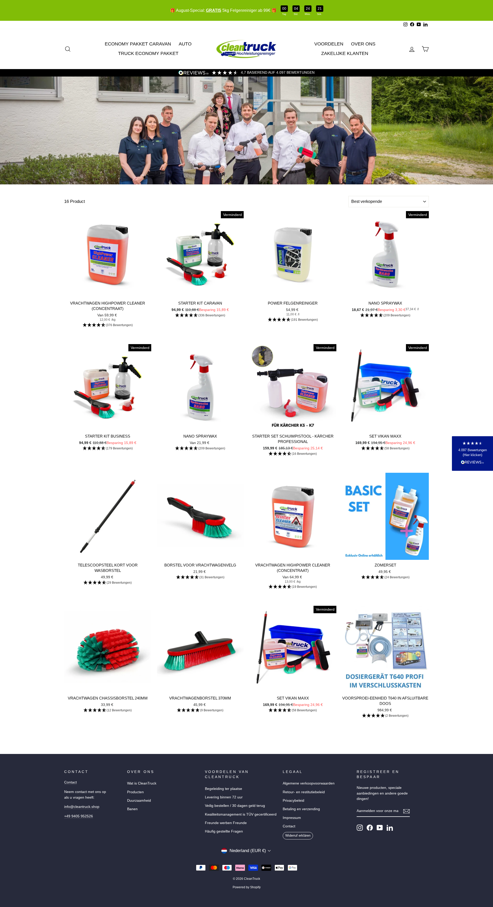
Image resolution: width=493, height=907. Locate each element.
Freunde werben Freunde (226, 823)
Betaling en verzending (301, 809)
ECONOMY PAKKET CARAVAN (138, 43)
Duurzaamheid (139, 800)
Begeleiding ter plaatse (223, 789)
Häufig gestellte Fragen (224, 831)
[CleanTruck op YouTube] (380, 828)
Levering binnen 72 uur (224, 797)
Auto (185, 43)
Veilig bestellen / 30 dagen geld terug (235, 806)
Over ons (363, 43)
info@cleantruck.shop (81, 807)
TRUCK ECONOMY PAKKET (148, 53)
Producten (135, 792)
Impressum (292, 818)
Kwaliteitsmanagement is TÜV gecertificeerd (241, 814)
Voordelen (328, 43)
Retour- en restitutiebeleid (304, 792)
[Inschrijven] (406, 811)
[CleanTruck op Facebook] (370, 828)
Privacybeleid (293, 800)
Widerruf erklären (297, 835)
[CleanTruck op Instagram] (360, 828)
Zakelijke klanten (344, 53)
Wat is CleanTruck (141, 783)
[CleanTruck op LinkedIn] (390, 828)
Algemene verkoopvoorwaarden (309, 783)
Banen (132, 809)
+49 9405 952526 (78, 816)
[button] (107, 325)
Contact (70, 782)
